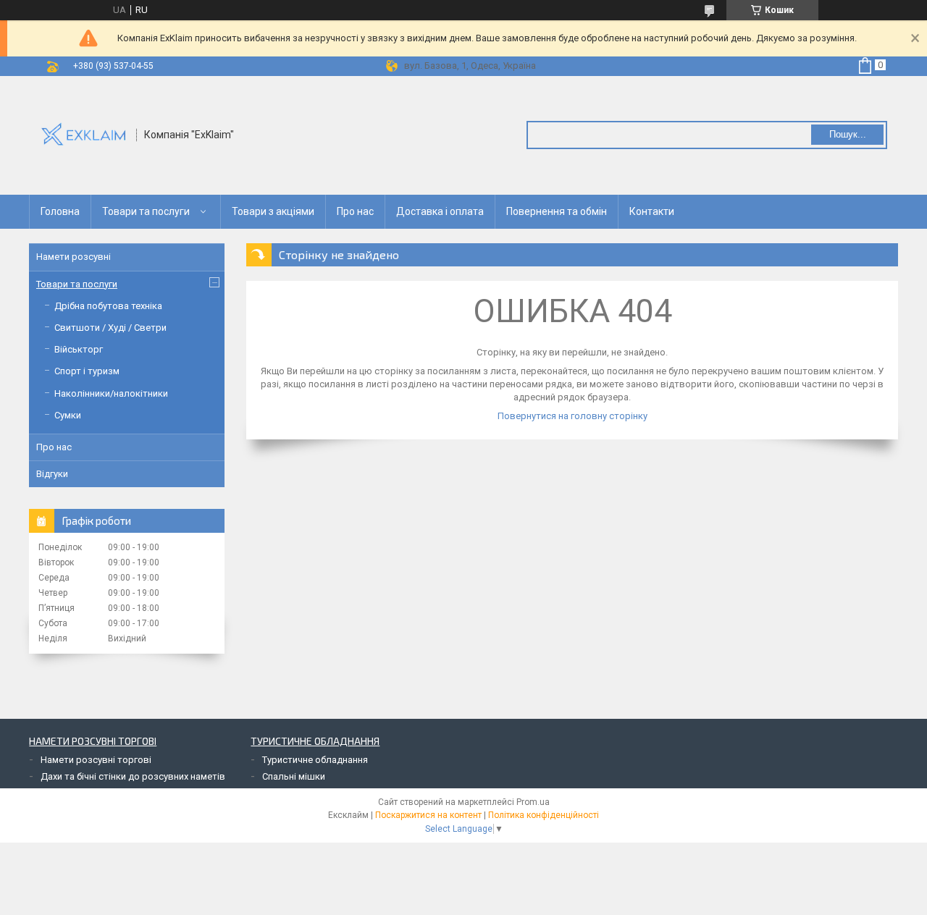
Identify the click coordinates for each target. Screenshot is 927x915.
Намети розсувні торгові (96, 759)
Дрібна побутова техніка (108, 305)
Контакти (651, 211)
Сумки (67, 415)
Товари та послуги (146, 211)
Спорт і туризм (86, 371)
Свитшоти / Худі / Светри (110, 327)
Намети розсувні (73, 256)
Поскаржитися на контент (428, 815)
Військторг (78, 349)
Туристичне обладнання (315, 759)
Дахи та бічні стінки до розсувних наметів (133, 776)
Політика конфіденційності (543, 815)
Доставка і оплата (440, 211)
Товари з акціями (273, 211)
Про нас (355, 211)
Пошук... (847, 134)
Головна (60, 211)
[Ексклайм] (83, 133)
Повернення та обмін (556, 211)
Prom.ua (533, 802)
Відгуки (52, 473)
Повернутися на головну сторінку (572, 415)
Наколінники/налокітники (111, 393)
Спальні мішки (293, 776)
